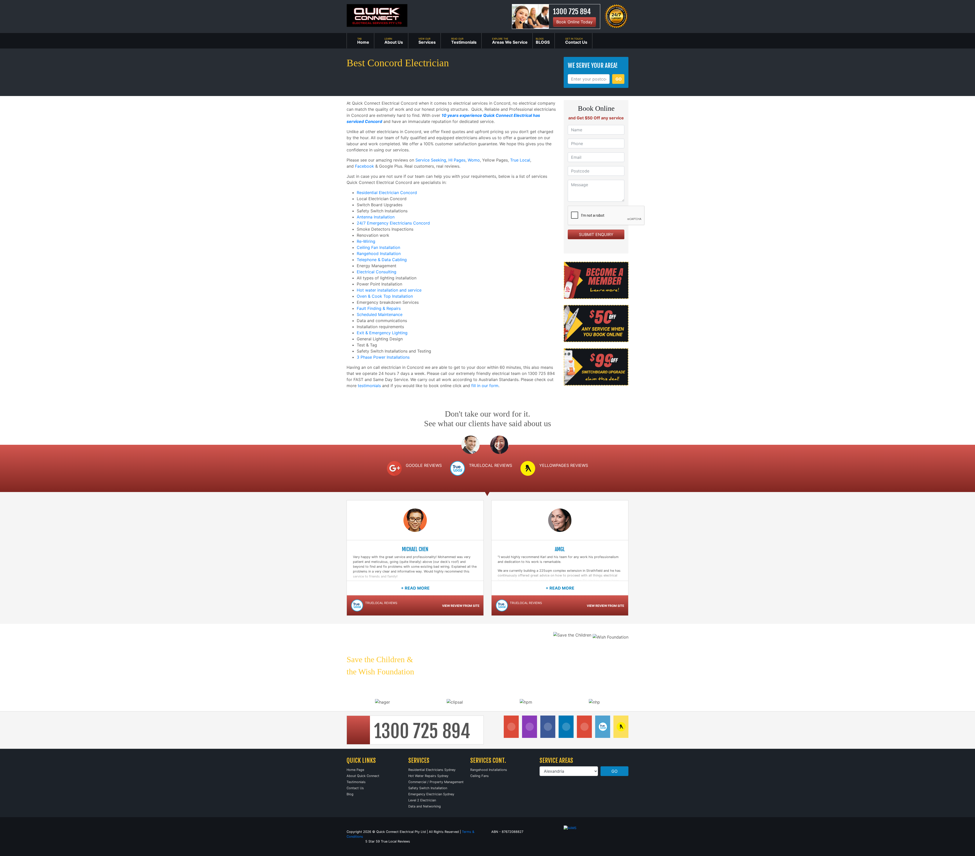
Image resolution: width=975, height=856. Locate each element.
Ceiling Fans (479, 776)
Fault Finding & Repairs (379, 308)
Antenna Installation (376, 216)
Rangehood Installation (379, 253)
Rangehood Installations (488, 770)
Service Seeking (430, 160)
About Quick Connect (363, 776)
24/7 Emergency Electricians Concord (393, 223)
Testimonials (356, 782)
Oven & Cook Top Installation (385, 296)
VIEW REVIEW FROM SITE (460, 606)
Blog (350, 794)
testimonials (369, 385)
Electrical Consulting (376, 271)
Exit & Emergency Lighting (382, 332)
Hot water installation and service (389, 290)
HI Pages (456, 160)
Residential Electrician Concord (387, 192)
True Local (520, 160)
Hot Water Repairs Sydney (428, 776)
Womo (474, 160)
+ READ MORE (415, 588)
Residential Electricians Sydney (432, 770)
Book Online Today (574, 21)
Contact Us (355, 788)
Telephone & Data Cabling (382, 259)
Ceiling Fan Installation (378, 247)
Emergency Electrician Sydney (431, 794)
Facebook (364, 166)
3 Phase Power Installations (383, 357)
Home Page (355, 770)
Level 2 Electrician (422, 800)
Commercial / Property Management (436, 782)
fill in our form (484, 385)
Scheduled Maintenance (379, 314)
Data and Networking (424, 806)
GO (618, 79)
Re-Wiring (366, 241)
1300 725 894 (572, 11)
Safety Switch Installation (427, 788)
